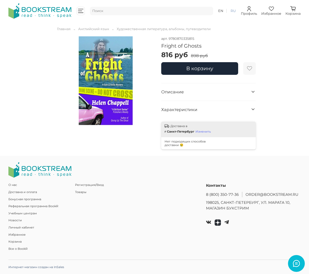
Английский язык (93, 29)
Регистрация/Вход (89, 185)
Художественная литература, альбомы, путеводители (164, 29)
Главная (64, 29)
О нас (12, 185)
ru (233, 11)
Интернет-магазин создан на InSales (36, 267)
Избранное (17, 234)
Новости (15, 220)
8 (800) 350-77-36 (222, 194)
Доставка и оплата (22, 192)
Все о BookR (18, 249)
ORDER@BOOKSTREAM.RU (272, 194)
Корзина (15, 241)
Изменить (203, 131)
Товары (80, 192)
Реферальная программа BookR (33, 206)
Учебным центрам (22, 213)
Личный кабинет (21, 227)
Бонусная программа (24, 199)
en (220, 11)
